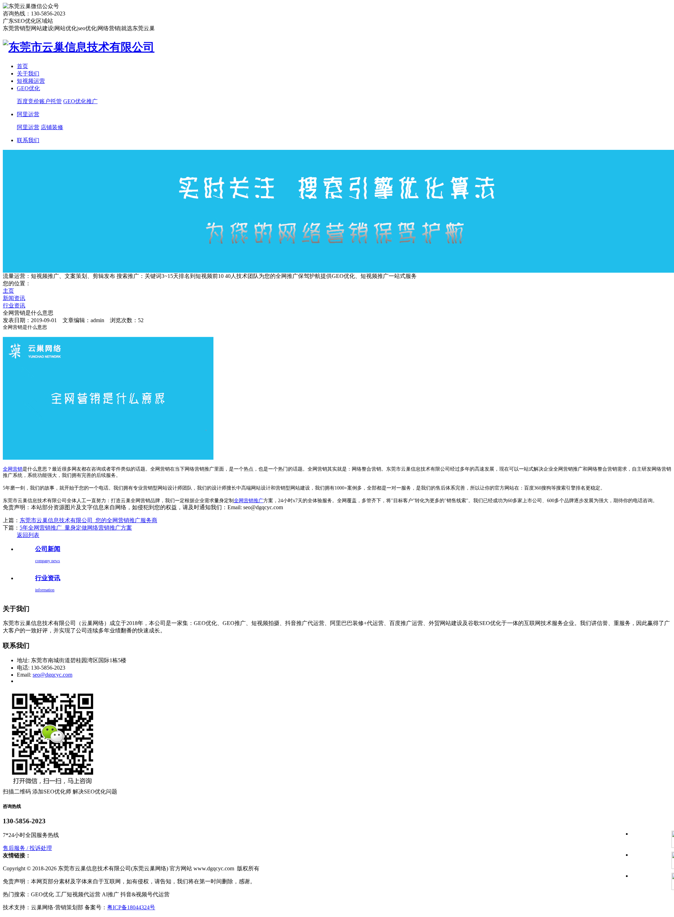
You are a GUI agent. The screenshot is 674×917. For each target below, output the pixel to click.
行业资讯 (14, 305)
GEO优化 (28, 88)
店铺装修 (52, 127)
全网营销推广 (248, 500)
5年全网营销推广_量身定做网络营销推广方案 (76, 528)
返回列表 (28, 535)
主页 (8, 291)
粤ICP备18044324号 (131, 907)
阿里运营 (28, 114)
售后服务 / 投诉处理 (27, 848)
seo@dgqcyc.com (52, 675)
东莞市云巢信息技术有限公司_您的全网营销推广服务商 (88, 520)
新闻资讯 (14, 298)
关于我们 (28, 74)
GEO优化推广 (80, 101)
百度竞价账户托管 (39, 101)
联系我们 (28, 140)
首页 (22, 66)
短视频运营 (31, 81)
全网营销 (12, 469)
